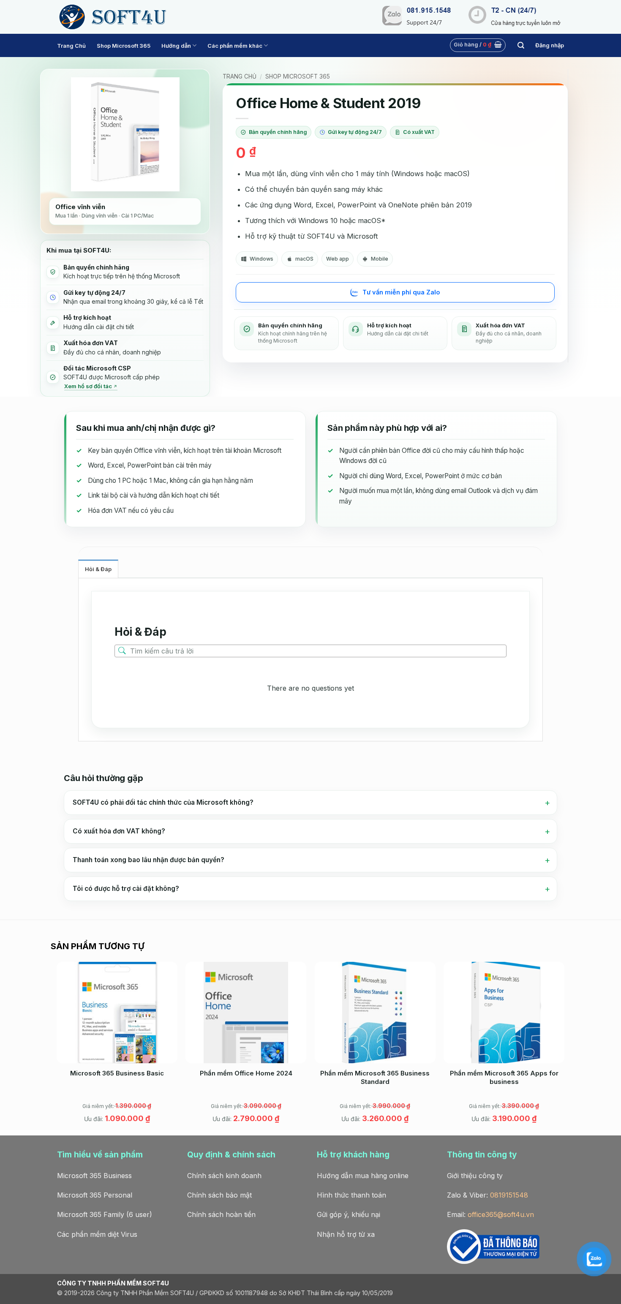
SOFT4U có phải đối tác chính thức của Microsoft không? (163, 802)
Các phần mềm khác (234, 45)
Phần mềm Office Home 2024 (246, 1073)
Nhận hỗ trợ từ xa (346, 1234)
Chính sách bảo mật (219, 1195)
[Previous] (57, 1048)
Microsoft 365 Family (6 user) (104, 1214)
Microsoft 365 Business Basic (117, 1073)
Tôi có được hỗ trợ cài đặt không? (126, 889)
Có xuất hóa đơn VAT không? (119, 831)
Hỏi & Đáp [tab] (98, 569)
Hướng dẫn (176, 45)
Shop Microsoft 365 (123, 45)
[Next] (564, 1048)
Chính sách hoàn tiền (221, 1214)
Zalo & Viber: (487, 1195)
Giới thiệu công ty (475, 1175)
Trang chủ (239, 76)
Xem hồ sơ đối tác (88, 386)
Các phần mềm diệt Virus (97, 1234)
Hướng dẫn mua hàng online (363, 1175)
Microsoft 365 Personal (94, 1195)
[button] (478, 45)
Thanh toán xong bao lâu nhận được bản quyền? (148, 860)
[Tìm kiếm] (521, 45)
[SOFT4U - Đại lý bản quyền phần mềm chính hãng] (111, 17)
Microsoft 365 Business (94, 1175)
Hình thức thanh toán (351, 1195)
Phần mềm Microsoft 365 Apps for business (504, 1077)
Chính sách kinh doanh (224, 1175)
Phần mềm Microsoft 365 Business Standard (375, 1077)
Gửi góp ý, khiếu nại (348, 1214)
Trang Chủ (71, 45)
